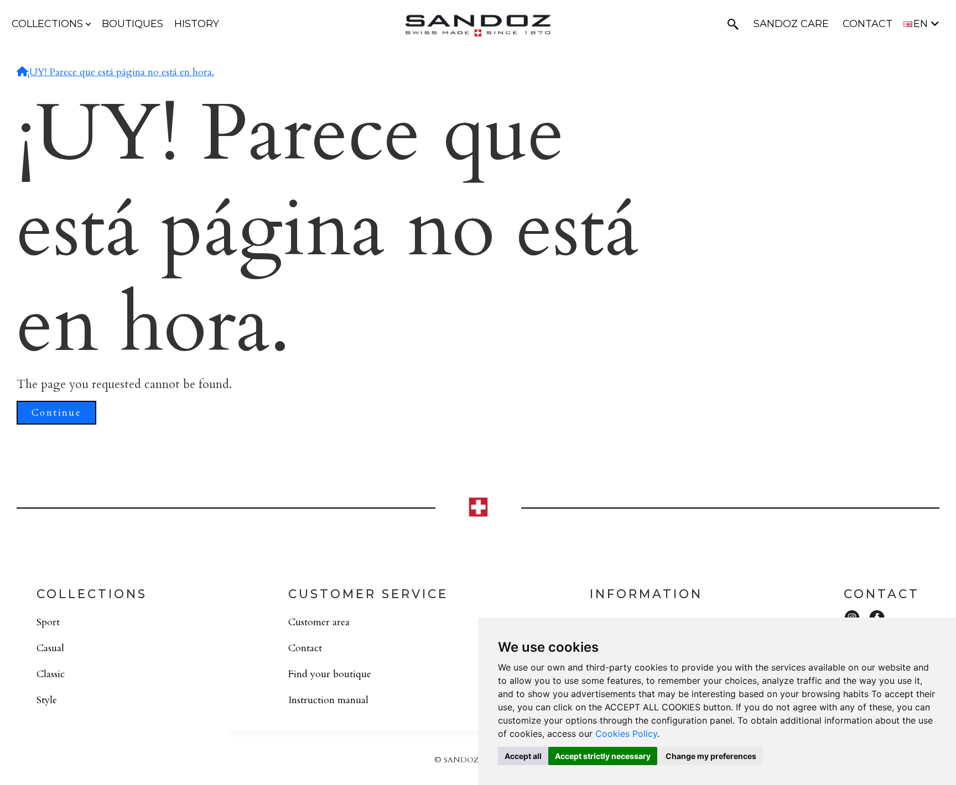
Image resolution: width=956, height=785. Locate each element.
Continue (56, 412)
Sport (48, 622)
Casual (50, 648)
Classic (51, 674)
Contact (305, 648)
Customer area (319, 622)
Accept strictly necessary (603, 756)
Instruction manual (328, 700)
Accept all (523, 756)
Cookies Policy (626, 733)
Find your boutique (329, 674)
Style (47, 700)
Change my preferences (711, 756)
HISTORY (196, 24)
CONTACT (867, 24)
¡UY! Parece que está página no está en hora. (121, 72)
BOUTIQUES (132, 24)
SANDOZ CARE (791, 24)
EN (922, 24)
